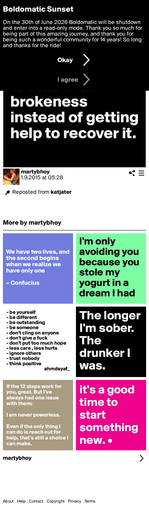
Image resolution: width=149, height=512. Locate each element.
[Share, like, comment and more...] (38, 304)
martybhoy (35, 172)
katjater (61, 192)
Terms (89, 501)
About (8, 501)
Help (21, 501)
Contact (36, 501)
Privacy (74, 501)
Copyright (56, 501)
